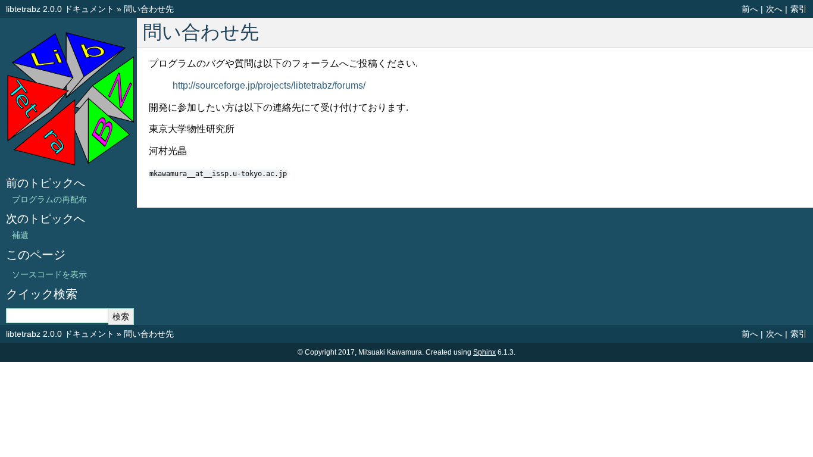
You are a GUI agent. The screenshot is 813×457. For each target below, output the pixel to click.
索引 (798, 9)
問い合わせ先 (149, 9)
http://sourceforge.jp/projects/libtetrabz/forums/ (269, 85)
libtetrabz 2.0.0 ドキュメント (60, 9)
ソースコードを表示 (49, 274)
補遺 (20, 235)
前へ (750, 9)
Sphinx (484, 352)
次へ (774, 9)
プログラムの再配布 (49, 199)
